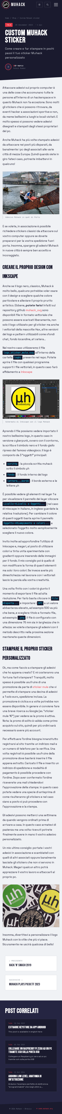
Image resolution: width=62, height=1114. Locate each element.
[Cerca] (48, 4)
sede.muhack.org (45, 1108)
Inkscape (26, 372)
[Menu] (55, 5)
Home (7, 18)
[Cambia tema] (39, 4)
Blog (14, 18)
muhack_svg (34, 310)
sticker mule (40, 687)
